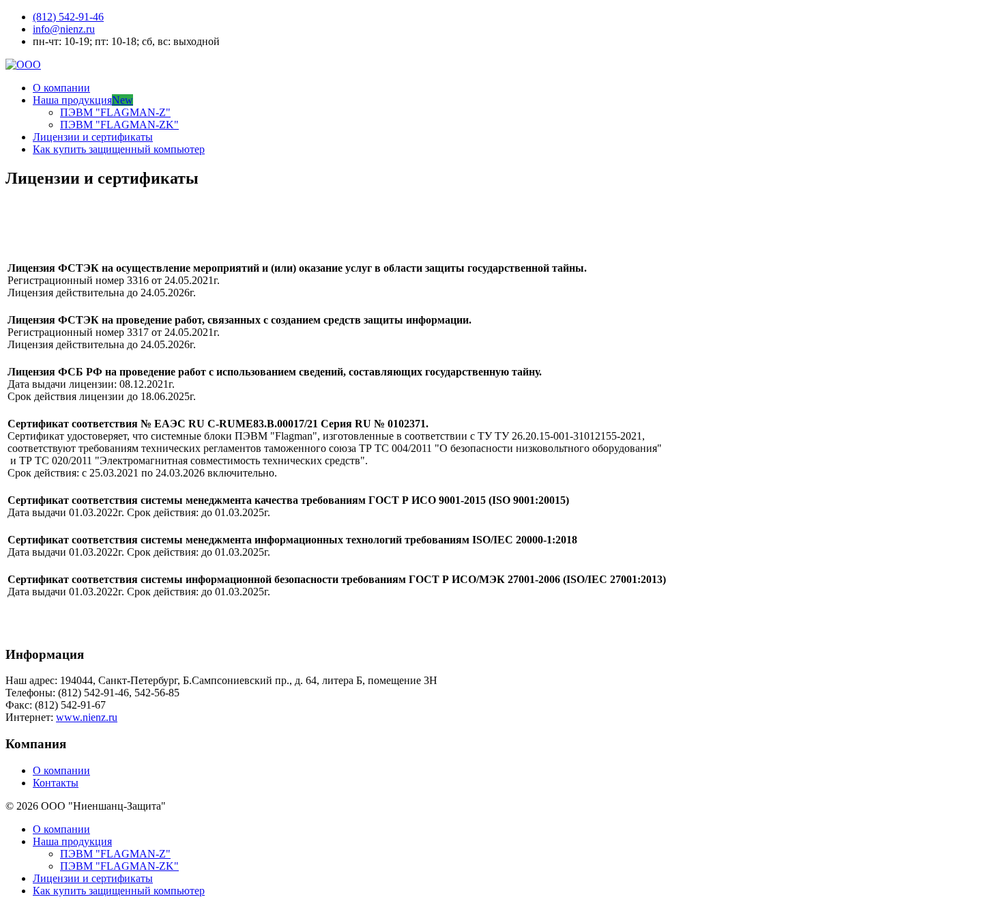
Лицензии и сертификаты (93, 137)
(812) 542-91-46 (68, 17)
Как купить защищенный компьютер (119, 149)
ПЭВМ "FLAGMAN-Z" (115, 112)
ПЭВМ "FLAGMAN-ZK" (119, 124)
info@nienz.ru (64, 29)
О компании (61, 88)
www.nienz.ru (86, 717)
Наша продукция (83, 100)
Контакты (55, 783)
